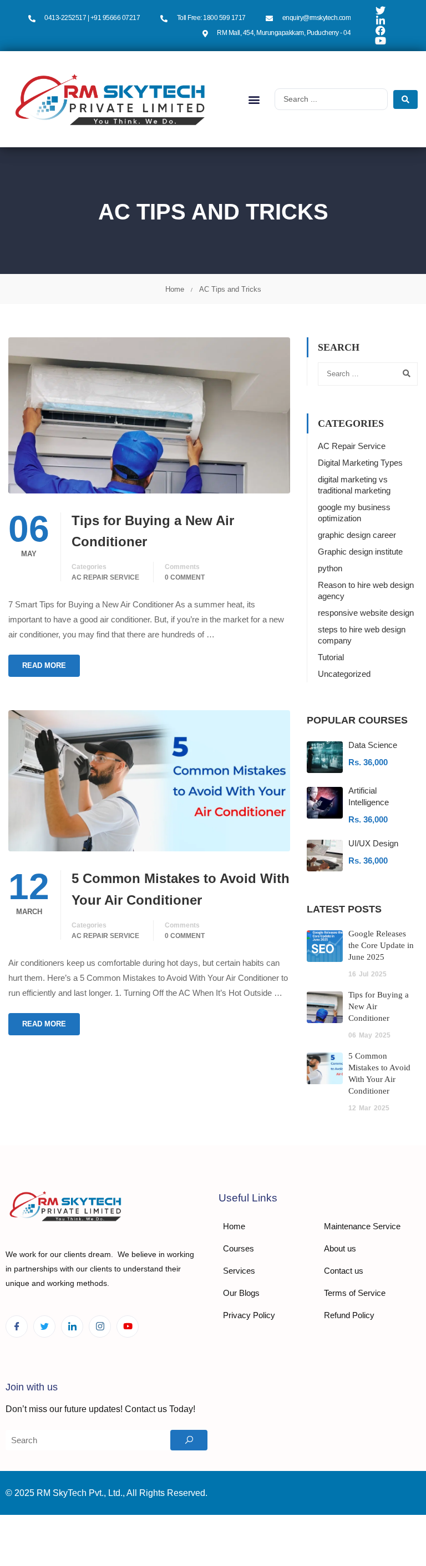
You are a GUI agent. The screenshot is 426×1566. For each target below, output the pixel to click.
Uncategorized (344, 674)
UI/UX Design (373, 843)
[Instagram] (100, 1326)
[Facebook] (17, 1326)
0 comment (185, 577)
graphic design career (357, 535)
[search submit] (405, 99)
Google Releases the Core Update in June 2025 (381, 945)
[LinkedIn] (72, 1326)
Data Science (372, 745)
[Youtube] (127, 1326)
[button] (254, 99)
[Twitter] (44, 1326)
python (330, 568)
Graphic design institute (360, 551)
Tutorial (331, 657)
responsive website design (366, 612)
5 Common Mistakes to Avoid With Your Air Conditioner (181, 889)
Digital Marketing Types (360, 462)
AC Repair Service (105, 577)
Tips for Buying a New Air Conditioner (153, 531)
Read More (44, 665)
